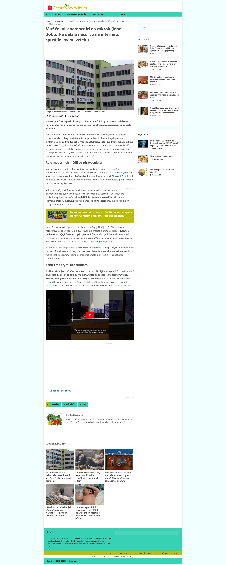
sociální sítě (69, 404)
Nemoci (58, 14)
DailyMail (100, 241)
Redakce (109, 553)
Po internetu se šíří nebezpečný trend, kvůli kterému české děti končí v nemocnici (59, 476)
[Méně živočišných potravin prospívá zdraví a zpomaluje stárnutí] (143, 80)
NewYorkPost (119, 176)
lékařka (55, 404)
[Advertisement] (90, 52)
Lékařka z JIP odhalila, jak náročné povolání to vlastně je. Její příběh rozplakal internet (58, 511)
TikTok (83, 404)
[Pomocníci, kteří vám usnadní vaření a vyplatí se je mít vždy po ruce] (143, 95)
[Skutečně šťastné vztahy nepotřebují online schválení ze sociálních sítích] (89, 459)
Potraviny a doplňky (77, 14)
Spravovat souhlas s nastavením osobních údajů (113, 556)
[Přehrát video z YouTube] (90, 315)
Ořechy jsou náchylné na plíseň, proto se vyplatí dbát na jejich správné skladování (164, 64)
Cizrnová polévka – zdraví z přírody (162, 170)
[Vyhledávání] (159, 27)
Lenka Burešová (74, 415)
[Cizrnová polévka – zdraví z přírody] (143, 172)
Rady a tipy (98, 14)
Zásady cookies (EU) (169, 553)
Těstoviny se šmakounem (161, 156)
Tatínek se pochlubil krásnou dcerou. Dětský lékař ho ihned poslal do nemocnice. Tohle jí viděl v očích (88, 513)
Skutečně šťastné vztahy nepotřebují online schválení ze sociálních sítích (87, 476)
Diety (47, 14)
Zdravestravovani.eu (103, 538)
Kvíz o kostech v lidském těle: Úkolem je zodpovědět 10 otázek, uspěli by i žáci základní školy (164, 143)
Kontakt (123, 553)
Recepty (112, 14)
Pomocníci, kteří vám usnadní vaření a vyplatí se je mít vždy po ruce (164, 95)
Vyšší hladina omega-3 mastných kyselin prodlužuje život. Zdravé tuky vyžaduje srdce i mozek (165, 110)
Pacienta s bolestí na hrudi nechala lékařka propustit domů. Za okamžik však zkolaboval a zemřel (118, 476)
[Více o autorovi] (117, 422)
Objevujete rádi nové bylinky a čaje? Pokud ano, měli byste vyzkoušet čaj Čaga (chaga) (163, 48)
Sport (123, 14)
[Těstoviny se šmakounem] (143, 159)
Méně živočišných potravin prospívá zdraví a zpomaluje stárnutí (162, 79)
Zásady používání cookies (144, 553)
